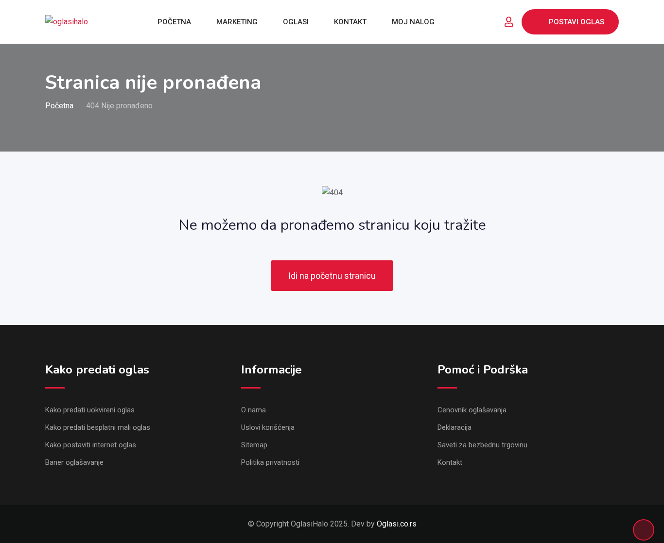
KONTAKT (350, 21)
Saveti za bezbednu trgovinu (482, 445)
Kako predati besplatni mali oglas (97, 427)
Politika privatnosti (270, 462)
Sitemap (254, 445)
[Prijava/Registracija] (509, 22)
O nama (253, 410)
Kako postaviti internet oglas (90, 445)
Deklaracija (454, 427)
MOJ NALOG (413, 21)
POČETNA (174, 21)
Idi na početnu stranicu (332, 276)
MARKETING (237, 21)
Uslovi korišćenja (268, 427)
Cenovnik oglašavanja (472, 410)
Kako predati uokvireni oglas (90, 410)
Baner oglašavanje (74, 462)
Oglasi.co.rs (397, 523)
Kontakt (449, 462)
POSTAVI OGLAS (576, 21)
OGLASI (296, 21)
